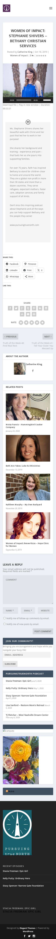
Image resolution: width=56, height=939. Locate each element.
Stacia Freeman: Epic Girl (18, 680)
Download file (9, 104)
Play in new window (29, 104)
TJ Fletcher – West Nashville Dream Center (27, 715)
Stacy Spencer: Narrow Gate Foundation (26, 695)
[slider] (47, 99)
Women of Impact (19, 55)
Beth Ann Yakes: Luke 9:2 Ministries (23, 466)
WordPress (28, 931)
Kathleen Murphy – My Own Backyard (24, 504)
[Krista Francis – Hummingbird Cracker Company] (28, 406)
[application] (28, 100)
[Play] (7, 100)
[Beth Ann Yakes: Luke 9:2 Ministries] (28, 448)
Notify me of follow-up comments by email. (27, 618)
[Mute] (41, 100)
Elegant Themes (27, 928)
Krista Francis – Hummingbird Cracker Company (24, 426)
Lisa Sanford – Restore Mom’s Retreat (25, 705)
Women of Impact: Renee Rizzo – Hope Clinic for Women (27, 545)
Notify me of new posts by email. (22, 624)
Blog (11, 791)
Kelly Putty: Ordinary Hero (19, 688)
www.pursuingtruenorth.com (24, 225)
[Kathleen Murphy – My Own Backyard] (28, 487)
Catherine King (24, 51)
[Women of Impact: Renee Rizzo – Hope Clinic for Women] (28, 525)
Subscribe (10, 664)
